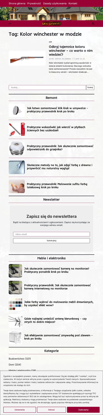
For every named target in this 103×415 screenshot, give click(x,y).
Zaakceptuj (83, 410)
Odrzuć (51, 410)
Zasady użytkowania (55, 3)
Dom (50, 42)
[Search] (93, 23)
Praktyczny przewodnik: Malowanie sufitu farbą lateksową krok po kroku (57, 185)
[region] (51, 393)
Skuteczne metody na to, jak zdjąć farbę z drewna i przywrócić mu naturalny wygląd (59, 166)
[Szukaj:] (47, 87)
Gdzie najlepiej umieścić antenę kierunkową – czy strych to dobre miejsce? (55, 320)
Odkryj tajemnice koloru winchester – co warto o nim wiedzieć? (71, 50)
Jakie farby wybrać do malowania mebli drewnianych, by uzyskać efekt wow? (58, 303)
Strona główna (17, 3)
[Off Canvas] (10, 23)
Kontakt (73, 3)
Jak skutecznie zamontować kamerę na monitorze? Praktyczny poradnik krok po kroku (56, 270)
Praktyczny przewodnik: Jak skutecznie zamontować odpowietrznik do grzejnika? (60, 147)
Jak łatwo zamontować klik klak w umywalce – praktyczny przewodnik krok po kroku (57, 109)
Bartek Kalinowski (63, 59)
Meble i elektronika (19, 370)
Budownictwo (16, 358)
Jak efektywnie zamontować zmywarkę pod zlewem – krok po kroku (58, 337)
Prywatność (34, 3)
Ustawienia (20, 410)
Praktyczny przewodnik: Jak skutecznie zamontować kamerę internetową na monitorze (57, 286)
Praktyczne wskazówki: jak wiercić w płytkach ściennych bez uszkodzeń (56, 128)
